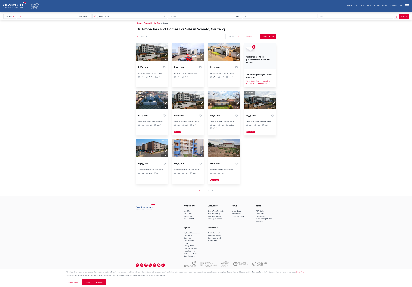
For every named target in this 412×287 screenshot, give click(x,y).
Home (139, 23)
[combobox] (116, 16)
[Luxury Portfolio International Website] (209, 264)
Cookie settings (73, 282)
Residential (148, 23)
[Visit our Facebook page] (137, 265)
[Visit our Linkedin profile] (141, 265)
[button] (105, 16)
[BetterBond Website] (190, 264)
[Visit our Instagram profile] (146, 265)
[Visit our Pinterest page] (159, 265)
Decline (87, 282)
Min (246, 16)
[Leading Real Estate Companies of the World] (35, 6)
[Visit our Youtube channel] (154, 265)
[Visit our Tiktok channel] (163, 265)
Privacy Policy (300, 272)
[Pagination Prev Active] (137, 36)
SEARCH (404, 16)
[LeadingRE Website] (225, 264)
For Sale (157, 23)
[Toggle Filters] (396, 16)
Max (321, 16)
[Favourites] (164, 67)
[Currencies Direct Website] (259, 264)
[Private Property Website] (240, 264)
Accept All (99, 282)
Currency (173, 16)
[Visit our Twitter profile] (150, 265)
